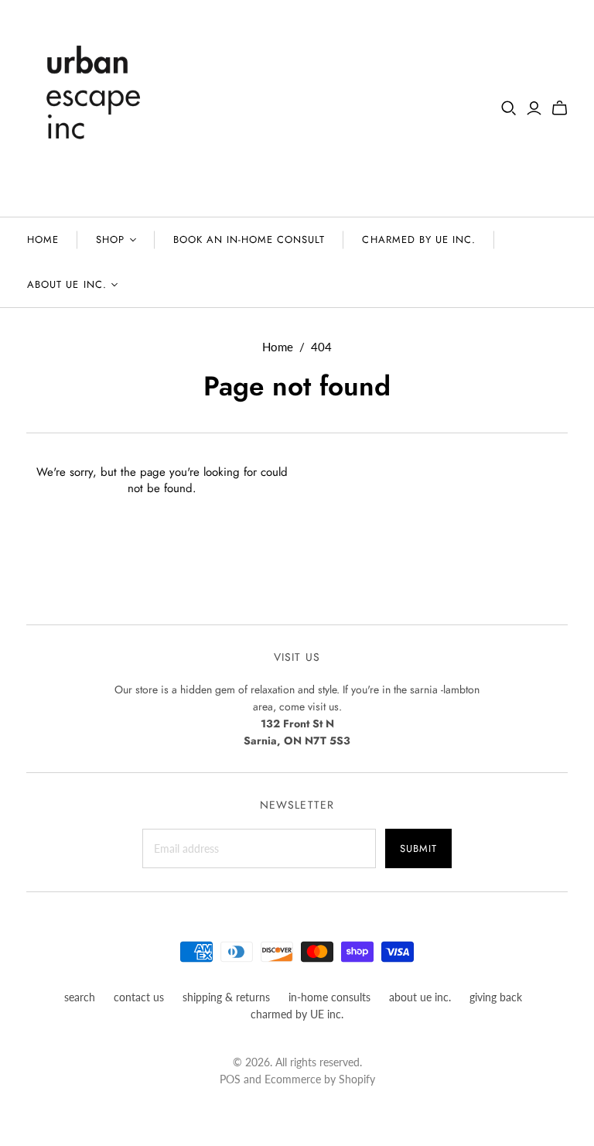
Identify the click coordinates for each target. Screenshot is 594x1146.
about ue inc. (67, 284)
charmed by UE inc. (419, 239)
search (79, 997)
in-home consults (329, 997)
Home (277, 347)
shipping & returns (226, 997)
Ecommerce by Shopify (320, 1079)
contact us (139, 997)
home (43, 239)
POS (230, 1079)
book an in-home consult (249, 239)
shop (110, 239)
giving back (495, 997)
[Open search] (509, 108)
